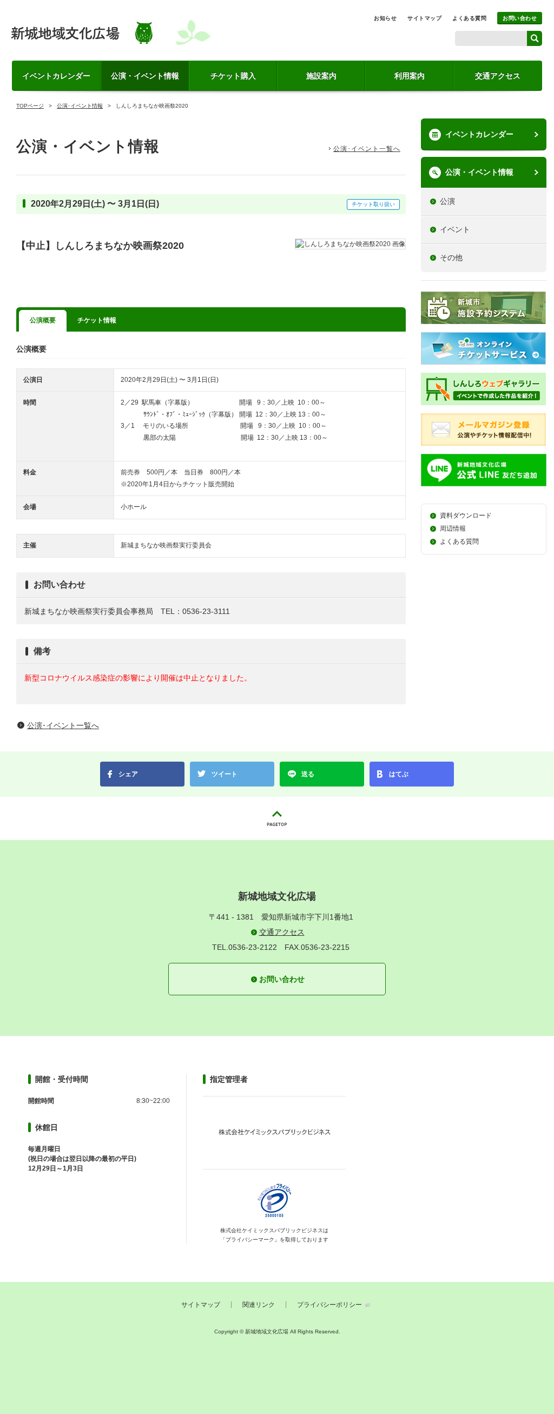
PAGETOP (277, 818)
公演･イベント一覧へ (366, 149)
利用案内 (409, 75)
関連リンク (258, 1305)
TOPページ (30, 106)
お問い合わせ (520, 18)
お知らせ (385, 18)
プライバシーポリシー (329, 1305)
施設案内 (321, 75)
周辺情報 (453, 528)
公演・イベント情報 (145, 75)
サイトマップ (424, 18)
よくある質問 (469, 18)
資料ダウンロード (466, 515)
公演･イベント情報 (80, 106)
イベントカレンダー (56, 75)
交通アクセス (497, 75)
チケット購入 (233, 75)
